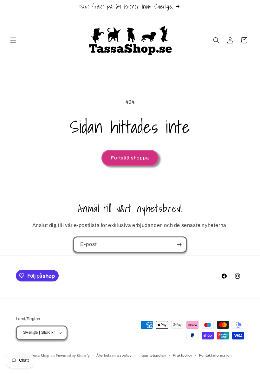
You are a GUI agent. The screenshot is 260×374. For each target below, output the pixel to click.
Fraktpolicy (182, 355)
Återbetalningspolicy (114, 355)
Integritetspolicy (152, 355)
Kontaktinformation (215, 355)
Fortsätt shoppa (130, 157)
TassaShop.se (43, 356)
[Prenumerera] (179, 244)
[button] (13, 40)
